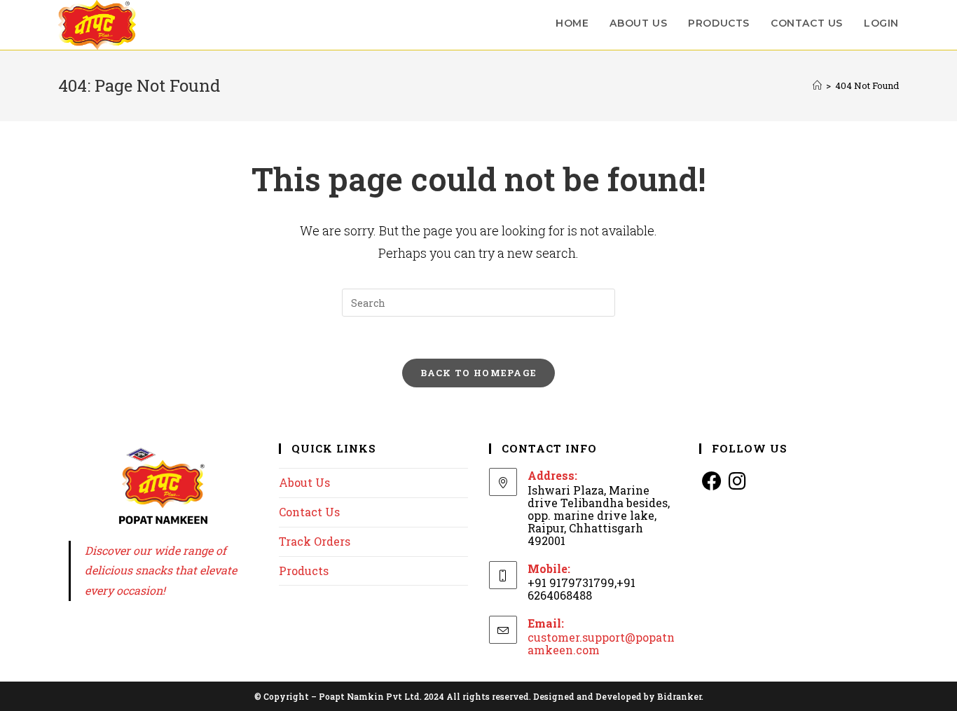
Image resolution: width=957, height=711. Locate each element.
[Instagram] (737, 480)
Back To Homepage (478, 372)
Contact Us (309, 511)
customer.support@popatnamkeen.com (601, 643)
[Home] (817, 85)
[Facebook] (711, 480)
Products (304, 570)
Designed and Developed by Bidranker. (618, 696)
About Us (304, 482)
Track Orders (314, 541)
